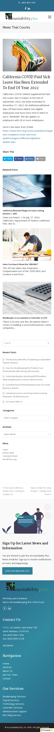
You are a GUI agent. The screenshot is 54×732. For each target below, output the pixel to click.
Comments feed (10, 456)
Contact (7, 678)
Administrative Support (15, 711)
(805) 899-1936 (28, 2)
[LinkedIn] (29, 8)
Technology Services (13, 703)
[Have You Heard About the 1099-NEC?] (27, 244)
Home (6, 663)
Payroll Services (11, 700)
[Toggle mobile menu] (49, 16)
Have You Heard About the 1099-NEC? (20, 264)
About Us (7, 670)
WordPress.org (9, 459)
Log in (5, 449)
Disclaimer (8, 645)
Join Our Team (10, 674)
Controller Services (12, 707)
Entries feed (8, 452)
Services (7, 667)
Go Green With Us (14, 401)
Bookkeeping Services (14, 696)
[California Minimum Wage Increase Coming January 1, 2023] (27, 190)
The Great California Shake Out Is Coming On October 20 (14, 491)
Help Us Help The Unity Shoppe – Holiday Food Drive (40, 491)
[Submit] (48, 343)
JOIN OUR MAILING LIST (17, 570)
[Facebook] (25, 8)
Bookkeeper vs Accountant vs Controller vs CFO (25, 317)
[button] (8, 159)
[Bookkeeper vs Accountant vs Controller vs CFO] (27, 298)
